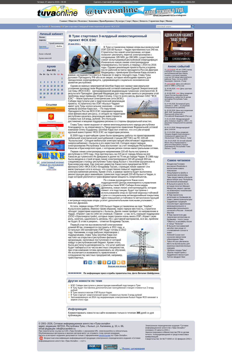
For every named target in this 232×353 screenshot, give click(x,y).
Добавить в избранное (123, 2)
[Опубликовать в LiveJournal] (95, 262)
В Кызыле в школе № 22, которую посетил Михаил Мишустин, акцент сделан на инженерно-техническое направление (179, 188)
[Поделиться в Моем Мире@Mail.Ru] (99, 262)
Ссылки (51, 104)
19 (51, 89)
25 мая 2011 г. (74, 44)
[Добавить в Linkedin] (90, 262)
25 (48, 93)
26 (51, 93)
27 (55, 93)
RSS (136, 2)
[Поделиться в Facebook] (85, 262)
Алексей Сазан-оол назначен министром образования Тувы (176, 237)
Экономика (93, 21)
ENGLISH (191, 2)
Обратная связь (178, 2)
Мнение (169, 21)
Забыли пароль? (44, 48)
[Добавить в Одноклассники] (104, 262)
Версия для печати (117, 266)
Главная (63, 21)
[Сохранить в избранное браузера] (118, 262)
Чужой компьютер (56, 43)
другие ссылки (51, 169)
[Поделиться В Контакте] (114, 262)
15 (62, 86)
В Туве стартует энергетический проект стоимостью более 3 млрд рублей (106, 295)
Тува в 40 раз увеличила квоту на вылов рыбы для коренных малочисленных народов (178, 244)
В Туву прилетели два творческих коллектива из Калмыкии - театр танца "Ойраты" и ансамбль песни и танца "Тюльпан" (179, 219)
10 (44, 86)
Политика (82, 21)
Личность (143, 21)
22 (62, 89)
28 (58, 93)
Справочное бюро (156, 21)
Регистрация (42, 46)
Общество (72, 21)
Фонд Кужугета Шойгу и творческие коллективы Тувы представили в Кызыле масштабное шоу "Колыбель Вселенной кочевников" (180, 177)
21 (58, 89)
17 (44, 89)
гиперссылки (104, 335)
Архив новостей (45, 58)
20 (55, 89)
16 (41, 89)
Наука (135, 21)
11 (48, 86)
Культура (120, 21)
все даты (180, 152)
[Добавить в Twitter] (109, 262)
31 (44, 97)
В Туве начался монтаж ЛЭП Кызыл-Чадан (91, 292)
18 (48, 89)
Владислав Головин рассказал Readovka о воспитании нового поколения (177, 167)
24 (44, 93)
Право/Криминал (106, 21)
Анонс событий (45, 54)
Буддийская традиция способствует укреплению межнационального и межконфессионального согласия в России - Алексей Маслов (179, 207)
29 (62, 93)
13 (55, 86)
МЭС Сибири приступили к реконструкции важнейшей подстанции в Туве (105, 285)
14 (58, 86)
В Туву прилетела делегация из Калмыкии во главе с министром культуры (179, 197)
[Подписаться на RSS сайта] (123, 262)
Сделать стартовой (102, 2)
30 (41, 97)
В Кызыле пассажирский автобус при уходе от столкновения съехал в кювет (178, 229)
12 (51, 86)
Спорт (128, 21)
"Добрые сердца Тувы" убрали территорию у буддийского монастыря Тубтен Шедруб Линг (178, 253)
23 (41, 93)
